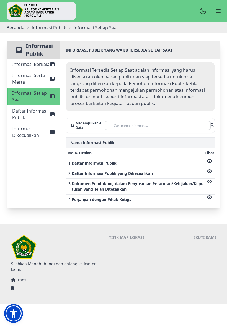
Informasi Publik (49, 28)
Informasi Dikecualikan (25, 132)
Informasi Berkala (31, 64)
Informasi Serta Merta (28, 78)
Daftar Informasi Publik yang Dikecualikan (112, 173)
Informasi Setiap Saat (29, 96)
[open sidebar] (218, 11)
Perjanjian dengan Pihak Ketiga (101, 199)
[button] (14, 313)
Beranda (15, 28)
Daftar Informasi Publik (29, 114)
